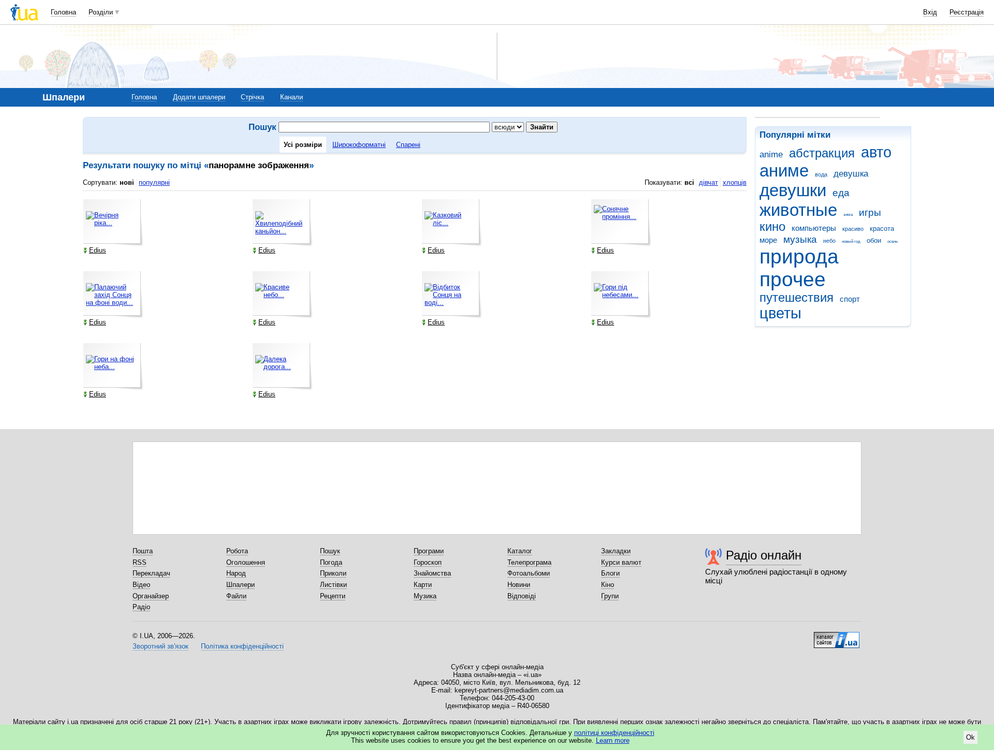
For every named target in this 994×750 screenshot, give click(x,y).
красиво (853, 229)
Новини (518, 585)
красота (882, 228)
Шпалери (240, 585)
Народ (236, 573)
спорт (850, 299)
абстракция (822, 153)
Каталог (519, 551)
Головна (63, 12)
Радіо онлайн (763, 555)
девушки (792, 190)
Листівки (333, 585)
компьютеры (814, 228)
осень (892, 241)
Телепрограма (529, 562)
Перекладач (151, 573)
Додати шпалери (199, 97)
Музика (425, 596)
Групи (610, 596)
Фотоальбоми (528, 573)
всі (689, 182)
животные (798, 209)
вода (821, 174)
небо (829, 241)
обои (874, 240)
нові (127, 182)
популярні (154, 182)
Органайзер (151, 596)
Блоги (610, 573)
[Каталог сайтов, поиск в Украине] (836, 636)
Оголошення (245, 562)
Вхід (930, 12)
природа (799, 256)
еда (841, 192)
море (768, 240)
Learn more (613, 740)
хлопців (735, 182)
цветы (780, 313)
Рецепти (332, 596)
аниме (784, 170)
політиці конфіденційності (614, 733)
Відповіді (521, 596)
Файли (236, 596)
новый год (851, 241)
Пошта (143, 551)
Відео (141, 585)
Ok (970, 737)
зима (848, 214)
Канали (291, 97)
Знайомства (432, 573)
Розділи (101, 12)
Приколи (333, 573)
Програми (429, 551)
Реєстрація (966, 12)
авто (876, 152)
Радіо (141, 607)
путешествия (796, 297)
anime (771, 154)
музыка (800, 239)
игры (870, 212)
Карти (423, 585)
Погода (331, 562)
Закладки (616, 551)
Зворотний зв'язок (160, 646)
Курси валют (621, 562)
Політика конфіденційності (242, 646)
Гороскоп (428, 562)
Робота (237, 551)
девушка (851, 174)
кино (772, 226)
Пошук (330, 551)
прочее (792, 279)
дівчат (708, 182)
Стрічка (252, 97)
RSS (140, 562)
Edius (97, 250)
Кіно (607, 585)
